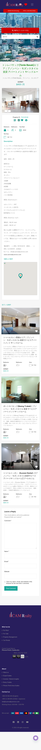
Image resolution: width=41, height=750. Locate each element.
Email (6, 561)
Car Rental (6, 640)
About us (6, 672)
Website (6, 571)
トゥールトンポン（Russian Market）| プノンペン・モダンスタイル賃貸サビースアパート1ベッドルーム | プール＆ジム (20, 476)
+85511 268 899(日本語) (29, 11)
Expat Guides (7, 675)
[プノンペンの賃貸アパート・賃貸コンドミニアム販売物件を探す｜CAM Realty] (14, 4)
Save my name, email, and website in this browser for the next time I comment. (19, 582)
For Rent (6, 630)
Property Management (10, 637)
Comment (7, 520)
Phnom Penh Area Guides (11, 685)
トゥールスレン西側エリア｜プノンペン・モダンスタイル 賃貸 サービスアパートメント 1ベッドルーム (20, 340)
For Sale (5, 633)
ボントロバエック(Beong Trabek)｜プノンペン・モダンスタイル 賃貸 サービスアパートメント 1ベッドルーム (20, 409)
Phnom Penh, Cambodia (10, 649)
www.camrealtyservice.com (12, 254)
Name (6, 551)
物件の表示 (20, 329)
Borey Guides (7, 682)
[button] (22, 279)
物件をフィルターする (21, 30)
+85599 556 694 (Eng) (13, 11)
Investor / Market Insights (11, 679)
